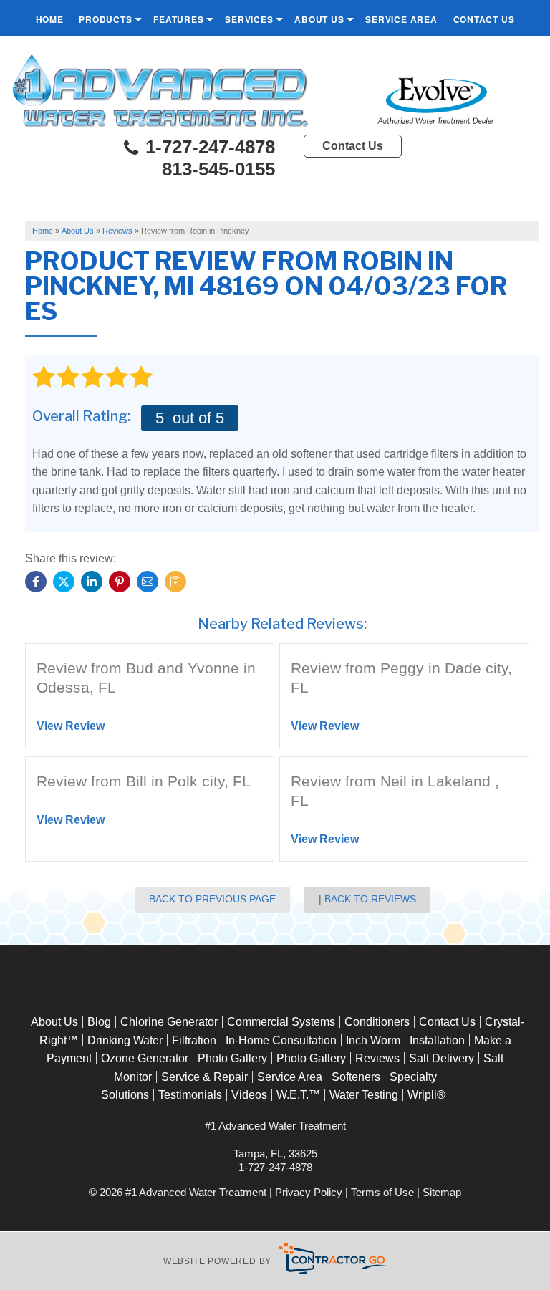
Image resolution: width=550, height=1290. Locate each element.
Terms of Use (382, 1192)
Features (178, 19)
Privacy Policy (308, 1192)
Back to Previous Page (212, 899)
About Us (319, 19)
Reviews (377, 1058)
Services (249, 19)
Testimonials (190, 1095)
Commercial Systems (281, 1022)
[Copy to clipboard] (175, 581)
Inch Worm (373, 1040)
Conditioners (377, 1022)
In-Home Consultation (281, 1040)
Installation (437, 1040)
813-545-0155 (218, 169)
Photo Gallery (232, 1058)
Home (50, 19)
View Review (71, 726)
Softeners (356, 1077)
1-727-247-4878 (207, 147)
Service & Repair (204, 1077)
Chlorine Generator (169, 1022)
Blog (99, 1022)
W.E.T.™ (298, 1095)
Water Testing (363, 1095)
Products (105, 19)
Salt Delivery (441, 1058)
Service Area (401, 19)
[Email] (147, 581)
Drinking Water (125, 1040)
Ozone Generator (144, 1058)
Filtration (194, 1040)
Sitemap (442, 1192)
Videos (249, 1095)
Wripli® (426, 1095)
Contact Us (484, 19)
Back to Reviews (370, 899)
